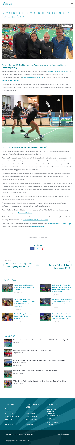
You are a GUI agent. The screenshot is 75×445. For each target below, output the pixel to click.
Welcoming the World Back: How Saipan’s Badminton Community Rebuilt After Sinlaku (39, 381)
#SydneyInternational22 (37, 227)
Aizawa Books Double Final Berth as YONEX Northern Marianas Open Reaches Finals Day (62, 316)
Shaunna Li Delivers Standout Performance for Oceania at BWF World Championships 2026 (41, 340)
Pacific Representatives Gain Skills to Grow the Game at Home (32, 350)
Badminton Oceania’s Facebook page (59, 224)
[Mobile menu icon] (72, 3)
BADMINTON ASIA (30, 413)
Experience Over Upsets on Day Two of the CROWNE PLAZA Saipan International (62, 302)
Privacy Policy (21, 434)
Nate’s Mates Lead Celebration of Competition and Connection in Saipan (24, 287)
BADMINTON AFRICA (31, 411)
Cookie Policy (29, 434)
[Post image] (7, 288)
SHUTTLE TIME (9, 419)
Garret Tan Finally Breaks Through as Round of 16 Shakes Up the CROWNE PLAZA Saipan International (24, 303)
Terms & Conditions (11, 434)
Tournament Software (25, 213)
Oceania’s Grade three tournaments (57, 71)
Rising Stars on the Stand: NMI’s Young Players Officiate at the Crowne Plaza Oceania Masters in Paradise (39, 361)
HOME (6, 408)
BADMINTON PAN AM (31, 419)
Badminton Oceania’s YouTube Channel (35, 220)
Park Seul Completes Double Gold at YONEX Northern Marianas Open (23, 316)
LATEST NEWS (8, 411)
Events (6, 25)
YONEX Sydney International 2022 (33, 77)
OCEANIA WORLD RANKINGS (12, 416)
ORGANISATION (9, 413)
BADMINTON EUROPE (31, 416)
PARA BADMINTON (10, 422)
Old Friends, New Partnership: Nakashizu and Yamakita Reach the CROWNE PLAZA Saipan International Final (62, 288)
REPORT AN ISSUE (10, 424)
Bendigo (4, 80)
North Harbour (14, 80)
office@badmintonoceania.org (55, 415)
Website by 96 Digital (63, 434)
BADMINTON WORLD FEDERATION (31, 423)
